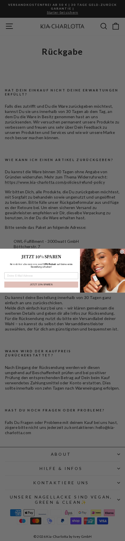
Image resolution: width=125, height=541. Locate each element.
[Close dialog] (122, 251)
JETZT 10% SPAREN (41, 284)
